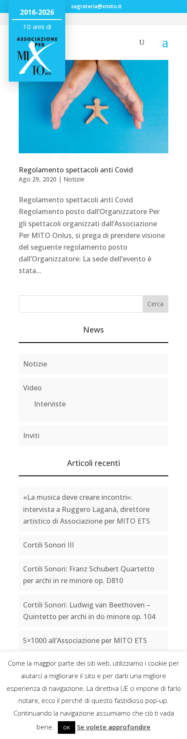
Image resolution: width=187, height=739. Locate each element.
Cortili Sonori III (48, 545)
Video (32, 388)
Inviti (31, 435)
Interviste (50, 404)
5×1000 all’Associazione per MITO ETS (85, 640)
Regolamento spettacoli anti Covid (76, 170)
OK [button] (66, 727)
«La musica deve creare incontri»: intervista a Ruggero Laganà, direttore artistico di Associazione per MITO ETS (86, 508)
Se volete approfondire (113, 727)
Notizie (73, 179)
